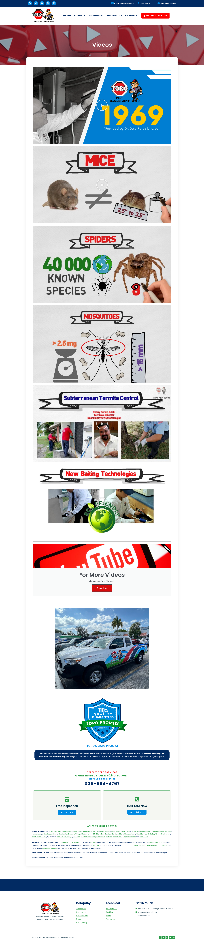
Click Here (102, 588)
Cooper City (63, 842)
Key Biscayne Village (73, 834)
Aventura (53, 831)
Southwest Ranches (49, 848)
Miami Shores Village (127, 834)
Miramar (96, 845)
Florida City (135, 831)
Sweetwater (117, 837)
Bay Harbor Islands (80, 831)
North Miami (165, 834)
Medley (84, 834)
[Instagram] (54, 3)
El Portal (127, 831)
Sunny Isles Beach (98, 837)
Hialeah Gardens (164, 831)
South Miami (86, 837)
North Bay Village (154, 834)
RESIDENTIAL (80, 15)
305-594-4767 (102, 783)
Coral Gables (105, 831)
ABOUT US (130, 15)
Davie (92, 842)
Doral (121, 831)
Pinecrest (76, 837)
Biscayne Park (93, 831)
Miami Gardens (113, 834)
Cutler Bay (115, 831)
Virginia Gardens (129, 837)
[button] (102, 105)
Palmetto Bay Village (64, 837)
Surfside (109, 837)
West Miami (144, 837)
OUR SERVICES (113, 15)
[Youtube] (42, 3)
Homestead (36, 834)
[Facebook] (30, 3)
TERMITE (67, 15)
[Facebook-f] (160, 937)
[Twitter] (36, 3)
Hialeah (155, 831)
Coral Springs (74, 842)
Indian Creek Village (49, 834)
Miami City (92, 834)
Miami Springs (141, 834)
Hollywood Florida (155, 842)
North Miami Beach (39, 837)
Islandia (61, 834)
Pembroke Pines (139, 845)
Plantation (150, 845)
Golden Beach (145, 831)
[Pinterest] (48, 3)
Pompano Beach (160, 845)
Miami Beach (101, 834)
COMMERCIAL (96, 15)
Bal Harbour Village (65, 831)
